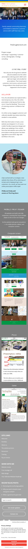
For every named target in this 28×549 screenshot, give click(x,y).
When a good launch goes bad (12, 495)
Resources (5, 451)
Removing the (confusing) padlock (13, 486)
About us (4, 445)
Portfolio (4, 442)
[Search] (23, 500)
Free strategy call (7, 470)
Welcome (4, 438)
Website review (6, 467)
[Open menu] (24, 4)
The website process (8, 448)
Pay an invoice (6, 457)
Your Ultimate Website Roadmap (11, 476)
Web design (5, 473)
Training (4, 454)
